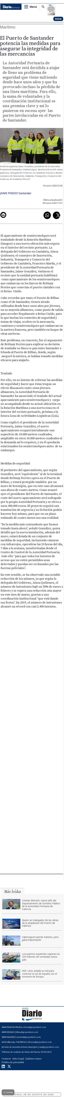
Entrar (58, 18)
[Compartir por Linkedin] (3, 215)
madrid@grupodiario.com (29, 1037)
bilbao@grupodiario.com (27, 1032)
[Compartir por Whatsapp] (47, 215)
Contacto (6, 1058)
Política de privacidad (13, 1062)
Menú (33, 7)
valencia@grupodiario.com (39, 1042)
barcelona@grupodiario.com (33, 1027)
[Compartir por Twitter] (56, 215)
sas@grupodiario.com (49, 1047)
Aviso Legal (18, 1058)
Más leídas (12, 891)
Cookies (8, 1092)
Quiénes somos (33, 1058)
